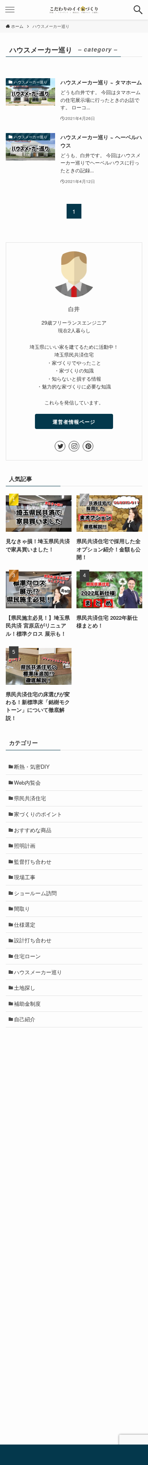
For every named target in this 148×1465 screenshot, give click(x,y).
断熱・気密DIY (32, 766)
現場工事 (24, 877)
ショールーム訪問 (35, 893)
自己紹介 (24, 1019)
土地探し (24, 987)
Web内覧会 (27, 782)
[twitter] (60, 446)
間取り (22, 908)
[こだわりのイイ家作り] (74, 10)
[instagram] (74, 446)
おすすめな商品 (32, 830)
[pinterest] (88, 446)
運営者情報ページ (74, 421)
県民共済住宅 (30, 798)
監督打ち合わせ (32, 861)
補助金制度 (27, 1003)
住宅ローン (27, 956)
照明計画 (24, 845)
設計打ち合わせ (32, 940)
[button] (138, 10)
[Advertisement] (74, 1111)
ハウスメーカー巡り (38, 972)
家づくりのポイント (38, 814)
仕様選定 (24, 924)
